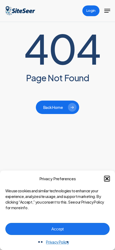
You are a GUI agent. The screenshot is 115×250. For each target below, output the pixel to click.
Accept (57, 229)
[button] (107, 178)
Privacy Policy (57, 242)
